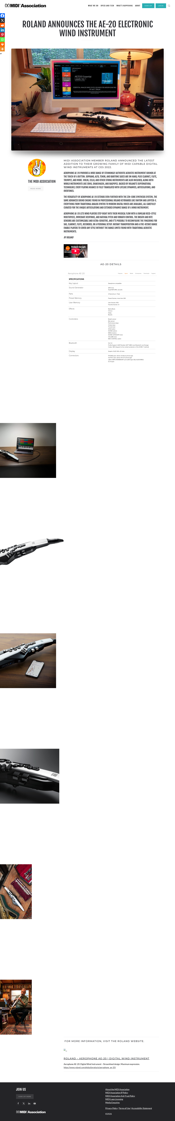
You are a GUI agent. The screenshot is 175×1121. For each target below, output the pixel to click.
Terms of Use (124, 1108)
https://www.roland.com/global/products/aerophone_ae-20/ (90, 1067)
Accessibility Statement (141, 1108)
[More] (2, 49)
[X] (2, 20)
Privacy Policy (111, 1108)
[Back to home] (26, 5)
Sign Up (148, 6)
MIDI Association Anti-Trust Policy (120, 1096)
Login (161, 6)
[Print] (2, 44)
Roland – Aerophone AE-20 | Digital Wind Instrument (106, 1058)
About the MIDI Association (117, 1089)
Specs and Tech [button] (107, 6)
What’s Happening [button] (125, 6)
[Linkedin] (2, 30)
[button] (169, 5)
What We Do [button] (93, 6)
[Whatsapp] (2, 39)
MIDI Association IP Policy (116, 1092)
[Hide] (1, 54)
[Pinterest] (2, 34)
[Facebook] (2, 15)
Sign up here (25, 1096)
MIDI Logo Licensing (114, 1099)
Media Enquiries (112, 1102)
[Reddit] (2, 25)
